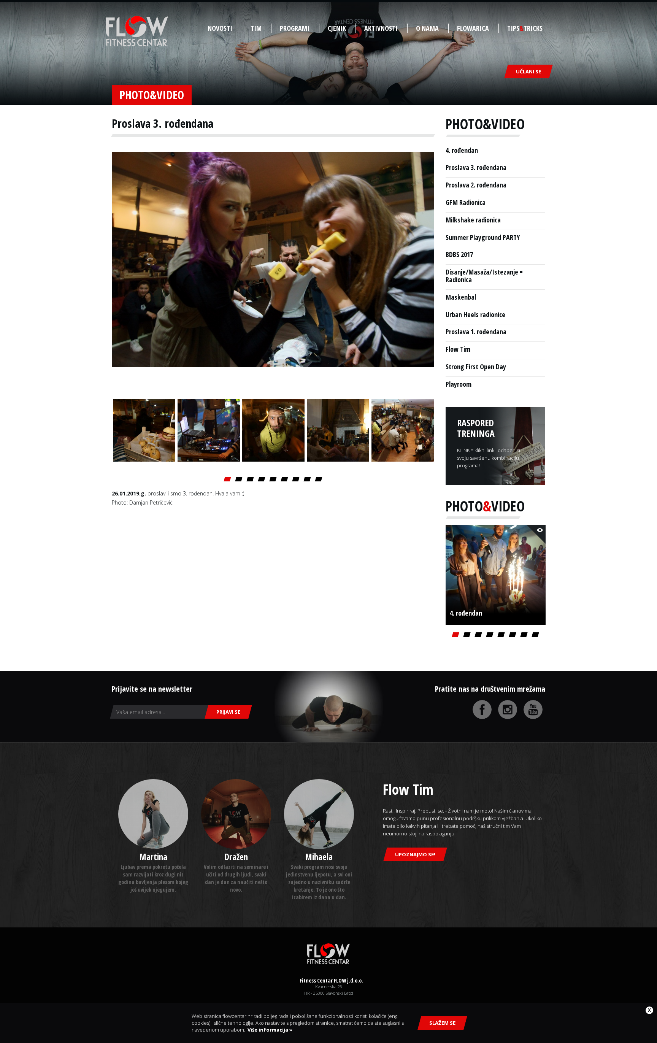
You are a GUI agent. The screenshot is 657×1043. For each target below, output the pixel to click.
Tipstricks (525, 28)
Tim (256, 28)
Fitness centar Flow (328, 954)
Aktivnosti (381, 28)
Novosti (220, 28)
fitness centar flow (137, 31)
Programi (294, 28)
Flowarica (473, 28)
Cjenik (337, 28)
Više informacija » (268, 1029)
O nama (427, 28)
